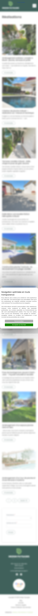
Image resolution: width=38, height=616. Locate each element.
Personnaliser (19, 321)
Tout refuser (21, 2)
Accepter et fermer (19, 325)
